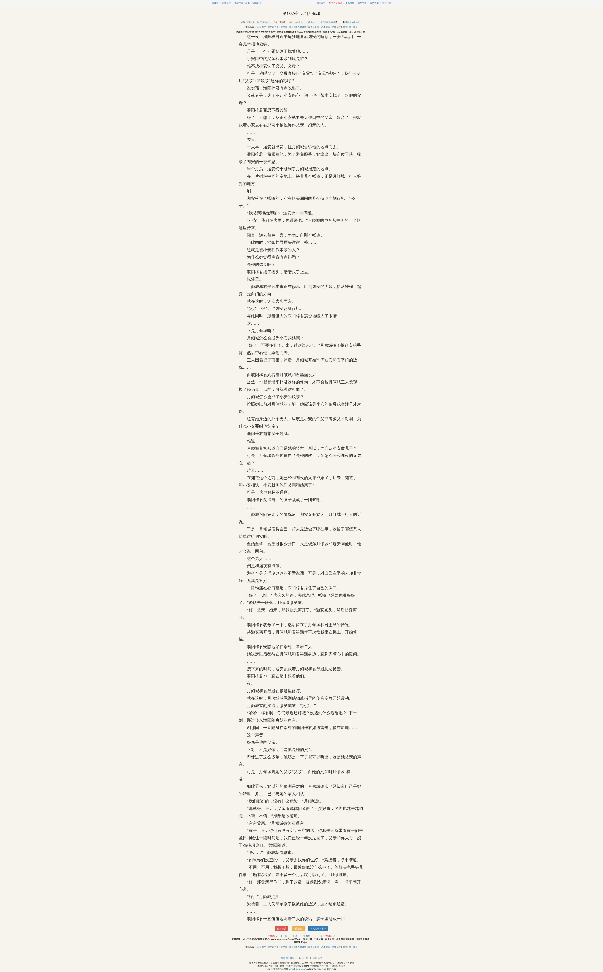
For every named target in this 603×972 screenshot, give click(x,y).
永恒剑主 (261, 26)
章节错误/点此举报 (328, 22)
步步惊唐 (325, 26)
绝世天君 (336, 26)
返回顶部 (317, 957)
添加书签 (362, 2)
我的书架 (374, 2)
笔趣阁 (215, 2)
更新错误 (281, 928)
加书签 (306, 935)
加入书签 (310, 22)
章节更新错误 (335, 2)
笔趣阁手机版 (287, 957)
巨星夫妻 (282, 26)
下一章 (319, 935)
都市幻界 (346, 26)
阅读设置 (321, 2)
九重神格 (302, 26)
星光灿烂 (272, 26)
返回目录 (386, 2)
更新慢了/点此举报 (352, 22)
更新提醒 (349, 2)
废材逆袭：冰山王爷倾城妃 (247, 2)
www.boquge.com (298, 968)
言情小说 (226, 2)
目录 (295, 935)
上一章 (283, 935)
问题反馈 (303, 957)
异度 (355, 26)
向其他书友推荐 (318, 928)
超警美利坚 (313, 26)
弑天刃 (292, 26)
